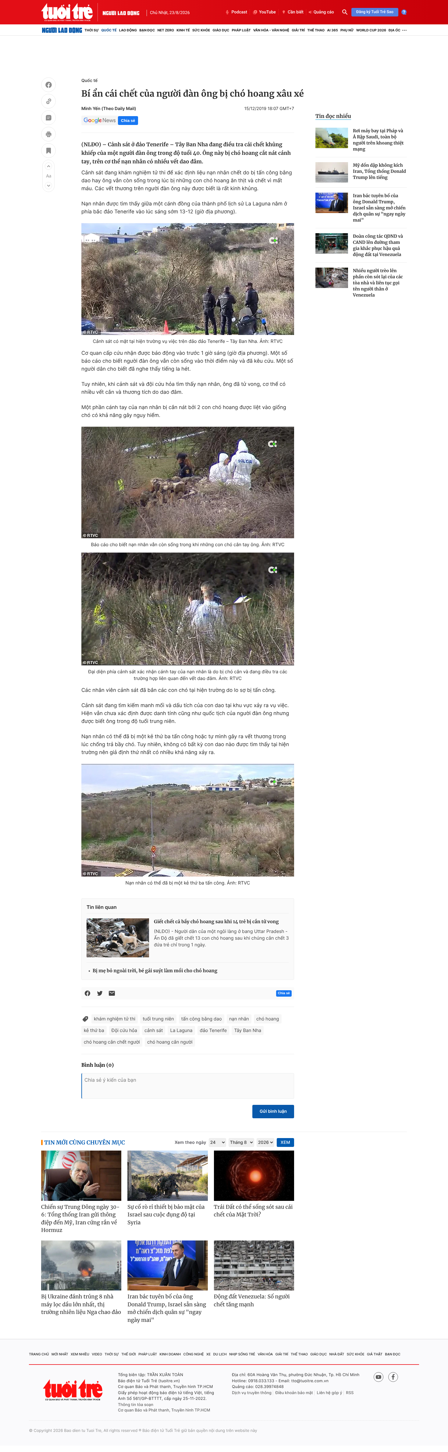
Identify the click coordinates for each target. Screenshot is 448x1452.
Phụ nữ (347, 30)
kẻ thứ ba (94, 1030)
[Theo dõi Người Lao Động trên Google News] (99, 120)
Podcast (239, 12)
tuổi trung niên (158, 1019)
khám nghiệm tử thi (114, 1019)
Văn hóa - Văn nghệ (271, 30)
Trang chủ (39, 1354)
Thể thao (316, 30)
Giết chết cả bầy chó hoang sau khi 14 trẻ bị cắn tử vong (216, 922)
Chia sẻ (128, 120)
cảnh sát (153, 1030)
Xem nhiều (80, 1354)
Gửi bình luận (273, 1111)
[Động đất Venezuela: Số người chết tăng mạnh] (254, 1265)
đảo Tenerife (213, 1030)
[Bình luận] (48, 118)
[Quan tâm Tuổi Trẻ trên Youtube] (378, 1377)
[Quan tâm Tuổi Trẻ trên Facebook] (393, 1377)
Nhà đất (336, 1354)
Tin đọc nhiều (333, 116)
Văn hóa (265, 1354)
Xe (208, 1354)
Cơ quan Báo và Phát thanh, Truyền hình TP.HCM (164, 1410)
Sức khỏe (201, 30)
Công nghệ (193, 1354)
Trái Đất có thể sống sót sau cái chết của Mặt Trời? (253, 1211)
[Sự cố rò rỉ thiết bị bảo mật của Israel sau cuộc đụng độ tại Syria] (167, 1176)
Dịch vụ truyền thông (252, 1392)
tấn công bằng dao (201, 1019)
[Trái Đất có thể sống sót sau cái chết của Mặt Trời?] (254, 1176)
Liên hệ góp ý (329, 1392)
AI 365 (332, 30)
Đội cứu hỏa (124, 1030)
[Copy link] (48, 102)
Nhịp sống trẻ (242, 1354)
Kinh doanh (170, 1354)
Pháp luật (241, 30)
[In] (48, 135)
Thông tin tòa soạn (135, 1404)
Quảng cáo (324, 12)
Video (97, 1354)
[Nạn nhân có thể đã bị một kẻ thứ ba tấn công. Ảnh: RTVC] (187, 820)
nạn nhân (239, 1019)
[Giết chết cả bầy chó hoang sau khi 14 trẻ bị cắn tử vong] (118, 937)
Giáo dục (221, 30)
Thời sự (91, 30)
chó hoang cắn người (169, 1042)
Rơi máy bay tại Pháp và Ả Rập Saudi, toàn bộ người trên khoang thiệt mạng (378, 140)
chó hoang (267, 1019)
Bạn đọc (147, 30)
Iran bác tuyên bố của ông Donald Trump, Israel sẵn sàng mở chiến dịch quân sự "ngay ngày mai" (379, 208)
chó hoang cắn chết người (112, 1042)
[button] (48, 166)
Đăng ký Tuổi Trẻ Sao (374, 12)
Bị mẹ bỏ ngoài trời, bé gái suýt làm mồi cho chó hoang (155, 971)
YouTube (267, 12)
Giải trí (298, 30)
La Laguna (181, 1030)
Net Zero (165, 30)
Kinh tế (183, 30)
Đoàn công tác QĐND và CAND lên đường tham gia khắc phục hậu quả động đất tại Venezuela (378, 245)
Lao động (128, 30)
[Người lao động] (121, 12)
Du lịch (219, 1354)
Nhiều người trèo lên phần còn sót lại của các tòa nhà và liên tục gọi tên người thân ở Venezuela (378, 283)
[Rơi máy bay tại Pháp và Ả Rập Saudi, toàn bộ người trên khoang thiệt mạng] (331, 138)
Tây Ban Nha (247, 1030)
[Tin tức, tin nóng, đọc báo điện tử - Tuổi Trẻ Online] (72, 12)
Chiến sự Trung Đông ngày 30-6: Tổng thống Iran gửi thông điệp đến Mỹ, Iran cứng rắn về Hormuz (80, 1219)
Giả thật (374, 1354)
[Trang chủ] (62, 30)
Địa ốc (394, 30)
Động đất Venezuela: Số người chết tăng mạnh (252, 1300)
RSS (350, 1392)
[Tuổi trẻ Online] (73, 1390)
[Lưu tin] (48, 151)
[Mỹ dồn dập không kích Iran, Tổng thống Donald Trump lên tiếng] (331, 172)
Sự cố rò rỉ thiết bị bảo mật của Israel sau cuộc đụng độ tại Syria (165, 1215)
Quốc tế (108, 30)
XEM (285, 1142)
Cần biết (296, 12)
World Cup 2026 (371, 30)
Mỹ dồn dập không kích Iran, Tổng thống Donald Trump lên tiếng (379, 171)
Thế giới (128, 1354)
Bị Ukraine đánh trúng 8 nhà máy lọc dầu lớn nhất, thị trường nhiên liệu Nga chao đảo (81, 1304)
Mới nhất (60, 1354)
